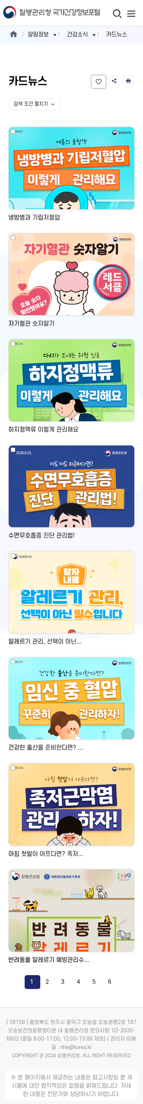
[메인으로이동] (13, 34)
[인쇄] (128, 82)
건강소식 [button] (77, 35)
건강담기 (98, 82)
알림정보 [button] (38, 35)
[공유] (114, 82)
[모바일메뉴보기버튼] (131, 13)
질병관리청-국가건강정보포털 (36, 13)
